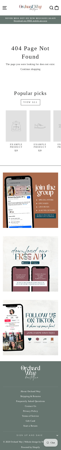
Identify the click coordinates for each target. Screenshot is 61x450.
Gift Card (30, 421)
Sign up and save (30, 435)
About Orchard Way (31, 391)
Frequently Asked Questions (30, 401)
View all (30, 102)
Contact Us (30, 406)
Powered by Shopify (30, 447)
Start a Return (30, 426)
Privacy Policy (30, 411)
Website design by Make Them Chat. (41, 442)
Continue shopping (30, 69)
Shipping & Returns (30, 396)
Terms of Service (30, 416)
